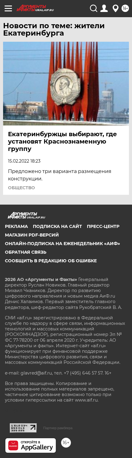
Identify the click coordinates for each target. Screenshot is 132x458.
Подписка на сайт (57, 226)
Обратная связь (25, 252)
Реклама (16, 226)
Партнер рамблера (57, 428)
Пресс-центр (103, 226)
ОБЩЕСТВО (21, 188)
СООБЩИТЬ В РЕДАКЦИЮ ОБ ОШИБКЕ (51, 261)
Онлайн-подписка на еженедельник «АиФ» (62, 243)
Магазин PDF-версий (32, 235)
